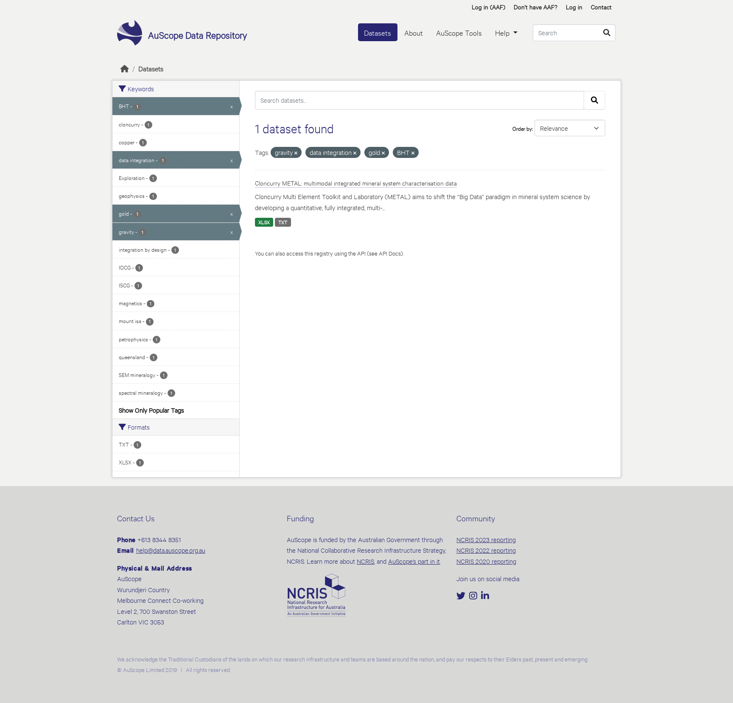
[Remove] (295, 153)
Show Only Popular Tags (151, 410)
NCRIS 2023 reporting (486, 539)
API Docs (390, 253)
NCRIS (365, 561)
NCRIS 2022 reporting (486, 550)
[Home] (124, 68)
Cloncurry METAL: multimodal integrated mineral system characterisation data (356, 183)
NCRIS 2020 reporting (486, 561)
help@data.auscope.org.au (170, 550)
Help (503, 32)
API (361, 253)
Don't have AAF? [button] (535, 7)
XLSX (264, 222)
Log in (574, 7)
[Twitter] (461, 596)
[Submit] (607, 32)
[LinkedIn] (485, 596)
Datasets (377, 32)
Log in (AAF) (488, 7)
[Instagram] (474, 596)
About (413, 32)
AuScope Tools (459, 32)
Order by (522, 128)
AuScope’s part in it (414, 561)
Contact (601, 7)
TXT (282, 222)
